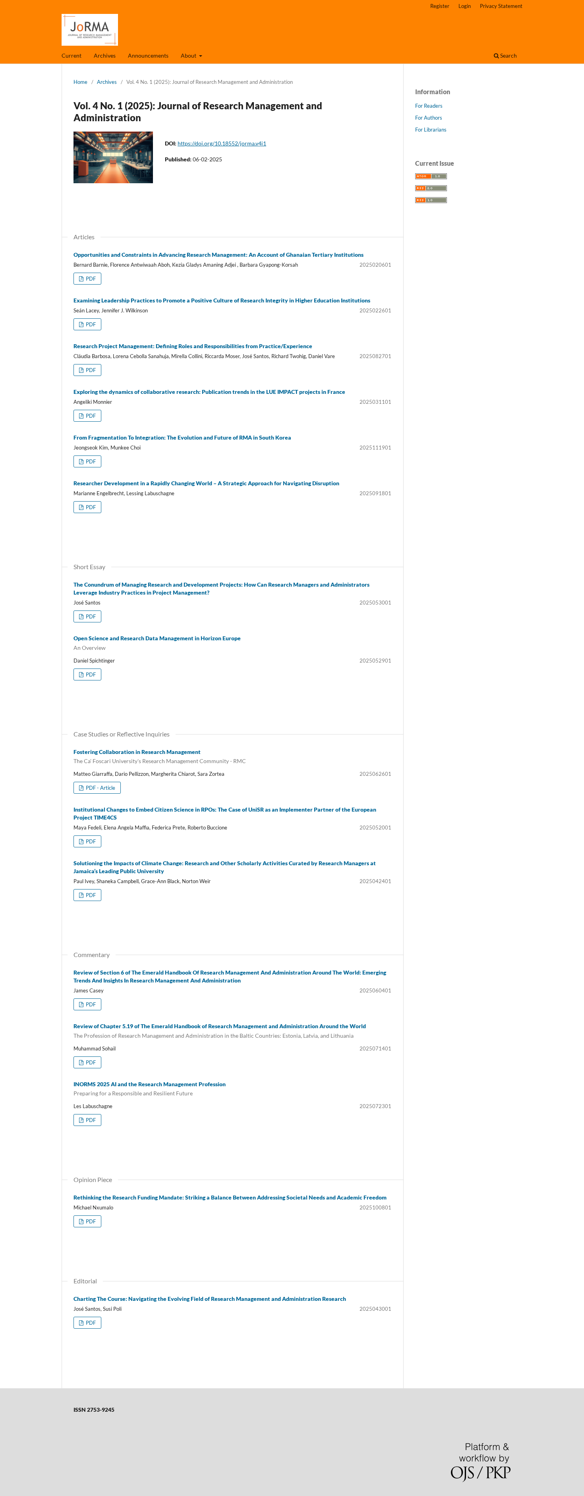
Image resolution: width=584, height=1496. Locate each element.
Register (439, 6)
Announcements (148, 55)
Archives (105, 55)
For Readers (429, 106)
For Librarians (431, 129)
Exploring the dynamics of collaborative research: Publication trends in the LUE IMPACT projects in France (209, 391)
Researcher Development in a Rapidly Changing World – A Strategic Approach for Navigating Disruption (206, 483)
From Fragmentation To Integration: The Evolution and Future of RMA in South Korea (182, 437)
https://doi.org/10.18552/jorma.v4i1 (222, 143)
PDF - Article (100, 788)
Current (71, 55)
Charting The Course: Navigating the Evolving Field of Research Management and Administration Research (209, 1298)
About (189, 55)
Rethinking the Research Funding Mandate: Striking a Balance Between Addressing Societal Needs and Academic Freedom (230, 1197)
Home (80, 82)
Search (508, 55)
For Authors (428, 117)
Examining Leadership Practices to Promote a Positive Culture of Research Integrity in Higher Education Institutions (221, 300)
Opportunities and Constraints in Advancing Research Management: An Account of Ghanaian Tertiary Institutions (218, 254)
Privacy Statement (501, 6)
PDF (90, 278)
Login (464, 6)
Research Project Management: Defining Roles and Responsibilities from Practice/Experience (192, 346)
